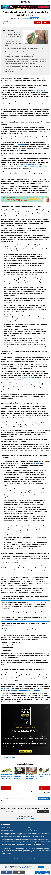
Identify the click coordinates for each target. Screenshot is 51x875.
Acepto (40, 866)
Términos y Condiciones (31, 829)
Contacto (28, 827)
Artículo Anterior (6, 788)
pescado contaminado (7, 688)
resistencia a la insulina (30, 164)
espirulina (36, 463)
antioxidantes (21, 144)
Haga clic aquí (5, 798)
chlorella (5, 673)
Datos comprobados (35, 18)
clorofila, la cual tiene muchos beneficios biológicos (26, 690)
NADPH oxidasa (41, 90)
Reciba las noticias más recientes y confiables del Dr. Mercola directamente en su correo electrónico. (25, 808)
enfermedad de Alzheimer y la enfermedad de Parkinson (32, 166)
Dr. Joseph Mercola (24, 18)
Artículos (3, 829)
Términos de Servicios (25, 867)
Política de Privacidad (9, 867)
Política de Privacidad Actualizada (33, 830)
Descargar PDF (8, 23)
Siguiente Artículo (44, 788)
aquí (27, 848)
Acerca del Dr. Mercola (5, 827)
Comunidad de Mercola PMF (7, 830)
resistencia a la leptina (28, 377)
